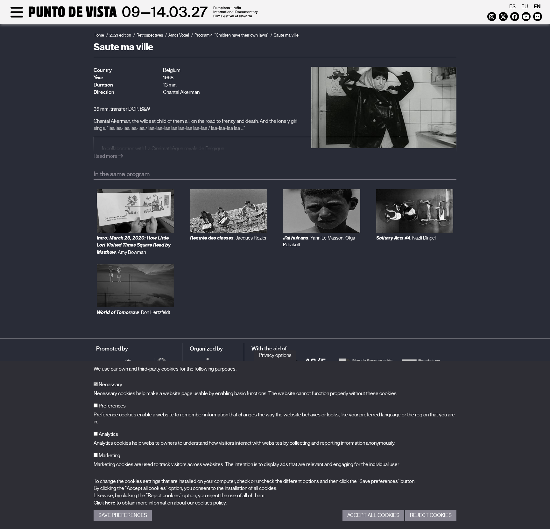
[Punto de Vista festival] (133, 16)
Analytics (108, 434)
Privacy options (275, 355)
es (512, 6)
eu (524, 6)
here (110, 503)
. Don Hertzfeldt (133, 312)
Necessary (110, 384)
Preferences (112, 406)
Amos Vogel (178, 35)
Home (99, 35)
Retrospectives (150, 35)
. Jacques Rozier (228, 238)
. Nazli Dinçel (406, 238)
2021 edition (120, 35)
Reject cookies (431, 515)
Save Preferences (122, 515)
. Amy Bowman (134, 245)
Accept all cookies (373, 515)
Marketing (109, 455)
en (537, 6)
